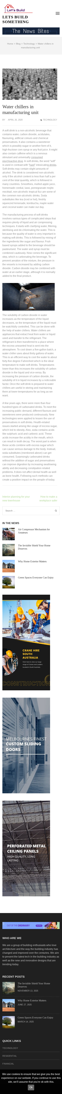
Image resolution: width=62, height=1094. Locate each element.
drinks (52, 165)
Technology (50, 120)
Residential (9, 1056)
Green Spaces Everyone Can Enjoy (36, 577)
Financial (8, 1063)
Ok (31, 1087)
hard (31, 165)
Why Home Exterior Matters (32, 561)
